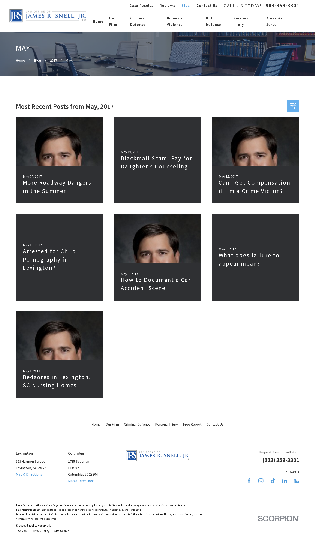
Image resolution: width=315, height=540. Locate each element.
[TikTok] (272, 480)
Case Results (141, 5)
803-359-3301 (282, 6)
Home (96, 424)
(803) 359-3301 (280, 460)
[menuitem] (21, 531)
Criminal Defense (137, 424)
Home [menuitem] (98, 21)
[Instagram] (260, 480)
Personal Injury (166, 424)
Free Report (192, 424)
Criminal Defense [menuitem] (138, 21)
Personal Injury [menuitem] (241, 21)
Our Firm (112, 424)
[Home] (48, 15)
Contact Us (206, 5)
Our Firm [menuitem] (113, 21)
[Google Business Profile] (296, 480)
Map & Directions (29, 474)
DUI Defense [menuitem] (213, 21)
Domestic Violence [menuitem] (175, 21)
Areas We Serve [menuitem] (274, 21)
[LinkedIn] (284, 480)
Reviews (167, 5)
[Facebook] (249, 480)
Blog (186, 5)
